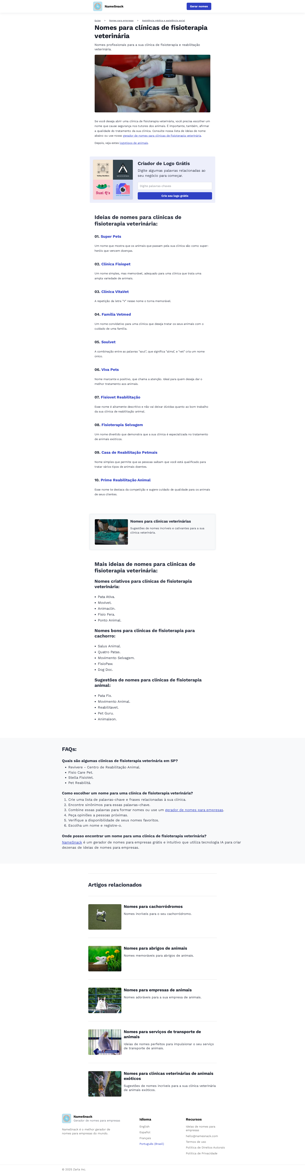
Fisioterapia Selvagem (122, 425)
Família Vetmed (116, 314)
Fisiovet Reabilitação (120, 397)
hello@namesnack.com (202, 1136)
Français (145, 1138)
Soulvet (108, 342)
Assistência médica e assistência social (163, 20)
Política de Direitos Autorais (205, 1147)
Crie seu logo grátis (174, 195)
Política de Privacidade (201, 1153)
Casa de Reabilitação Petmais (129, 452)
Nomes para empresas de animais (158, 990)
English (144, 1126)
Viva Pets (110, 369)
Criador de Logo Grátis (164, 163)
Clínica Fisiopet (115, 264)
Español (144, 1132)
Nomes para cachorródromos (153, 906)
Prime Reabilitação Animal (126, 480)
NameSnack (72, 842)
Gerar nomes (199, 6)
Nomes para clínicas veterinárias (160, 521)
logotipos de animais (134, 143)
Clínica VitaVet (115, 291)
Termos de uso (196, 1141)
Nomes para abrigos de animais (155, 948)
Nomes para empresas (121, 20)
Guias (98, 20)
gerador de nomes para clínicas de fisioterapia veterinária (162, 135)
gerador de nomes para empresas (194, 810)
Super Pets (111, 236)
